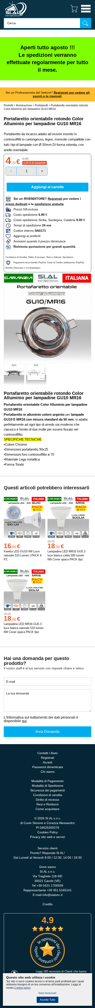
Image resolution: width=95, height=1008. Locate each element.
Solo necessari (47, 993)
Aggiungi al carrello (47, 187)
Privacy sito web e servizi (47, 837)
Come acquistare (47, 809)
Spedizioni (68, 257)
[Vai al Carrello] (72, 13)
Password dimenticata (47, 767)
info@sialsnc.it (52, 895)
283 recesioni (52, 971)
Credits (48, 904)
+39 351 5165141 (59, 890)
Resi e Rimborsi (47, 804)
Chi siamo (48, 771)
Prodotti (8, 105)
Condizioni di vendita (47, 795)
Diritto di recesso (36, 257)
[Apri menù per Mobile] (85, 13)
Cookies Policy (47, 832)
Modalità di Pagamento (47, 781)
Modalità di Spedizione (47, 785)
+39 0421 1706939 (50, 885)
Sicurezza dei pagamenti (47, 790)
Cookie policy (22, 987)
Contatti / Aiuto (47, 753)
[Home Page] (16, 17)
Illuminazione (24, 105)
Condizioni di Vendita (16, 257)
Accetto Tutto (47, 999)
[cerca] (85, 23)
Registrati (47, 757)
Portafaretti (41, 105)
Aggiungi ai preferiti (25, 236)
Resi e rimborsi (53, 257)
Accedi (47, 762)
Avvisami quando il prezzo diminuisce (38, 241)
